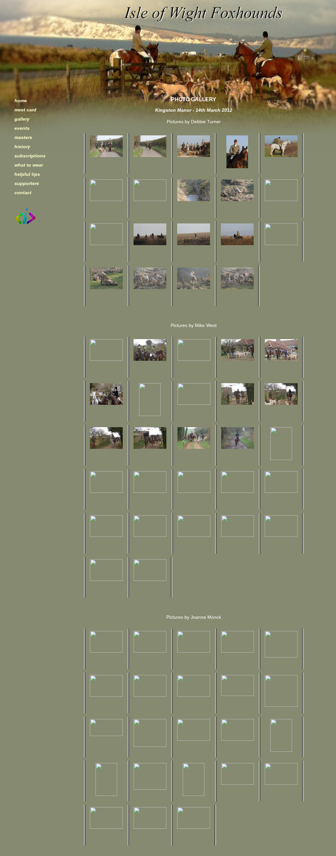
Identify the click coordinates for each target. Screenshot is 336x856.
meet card (25, 109)
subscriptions (30, 155)
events (22, 128)
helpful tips (27, 174)
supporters (26, 183)
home (20, 100)
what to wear (28, 165)
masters (23, 137)
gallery (22, 119)
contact (23, 192)
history (22, 146)
